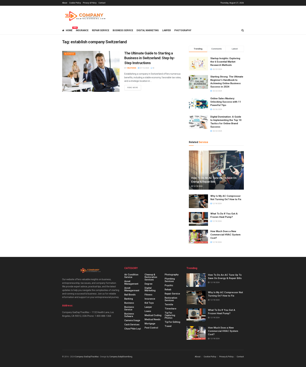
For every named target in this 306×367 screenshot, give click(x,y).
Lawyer (166, 30)
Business (69, 54)
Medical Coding (153, 315)
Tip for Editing (172, 322)
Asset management (131, 282)
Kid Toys (149, 303)
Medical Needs (152, 319)
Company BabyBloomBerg (120, 357)
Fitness (148, 294)
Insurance (82, 30)
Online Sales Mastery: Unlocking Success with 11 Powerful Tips (225, 102)
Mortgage (150, 323)
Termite (169, 304)
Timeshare (170, 308)
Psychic (169, 285)
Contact (102, 3)
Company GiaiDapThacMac (87, 357)
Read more (132, 88)
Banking (128, 298)
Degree (148, 284)
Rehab (168, 289)
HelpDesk (131, 68)
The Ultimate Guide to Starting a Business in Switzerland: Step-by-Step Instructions (149, 58)
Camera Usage (132, 320)
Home (69, 30)
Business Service (123, 30)
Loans (148, 311)
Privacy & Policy (90, 3)
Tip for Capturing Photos (170, 315)
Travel (168, 326)
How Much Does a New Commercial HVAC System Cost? (225, 234)
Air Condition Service (131, 275)
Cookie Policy (75, 3)
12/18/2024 (197, 186)
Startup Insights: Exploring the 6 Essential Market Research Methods (225, 61)
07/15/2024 (144, 68)
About (64, 3)
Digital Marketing (148, 30)
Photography (182, 30)
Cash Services (131, 324)
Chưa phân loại (132, 328)
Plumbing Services (170, 280)
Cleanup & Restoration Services (151, 277)
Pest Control (151, 327)
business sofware (129, 315)
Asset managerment (131, 289)
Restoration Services (171, 299)
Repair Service (100, 30)
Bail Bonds (130, 294)
